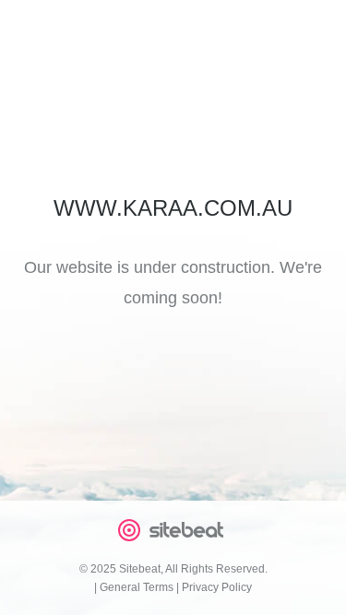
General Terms (136, 587)
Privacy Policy (217, 587)
